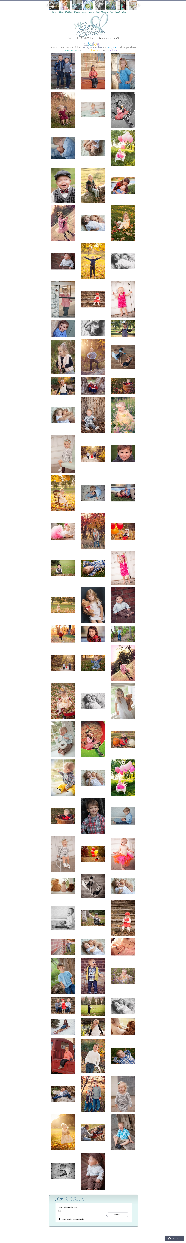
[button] (61, 12)
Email (60, 1211)
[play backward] (47, 5)
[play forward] (139, 5)
